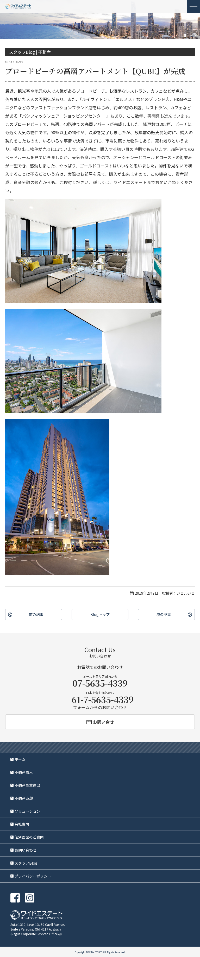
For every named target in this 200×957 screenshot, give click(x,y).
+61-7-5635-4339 (100, 699)
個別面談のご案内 (29, 837)
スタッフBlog (26, 863)
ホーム (20, 759)
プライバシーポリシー (33, 876)
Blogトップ (100, 614)
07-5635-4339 (100, 683)
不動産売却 (24, 798)
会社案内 (22, 824)
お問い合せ (103, 722)
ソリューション (27, 811)
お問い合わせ (25, 850)
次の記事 (164, 614)
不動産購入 (24, 772)
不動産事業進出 (27, 785)
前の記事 (36, 614)
